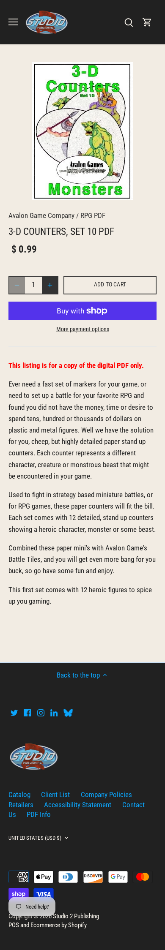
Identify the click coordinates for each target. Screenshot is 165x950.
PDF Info (39, 814)
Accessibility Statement (77, 804)
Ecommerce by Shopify (58, 925)
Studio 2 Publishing (76, 916)
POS (13, 925)
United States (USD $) (34, 838)
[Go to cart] (147, 22)
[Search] (128, 22)
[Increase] (50, 285)
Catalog (19, 794)
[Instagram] (40, 713)
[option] (82, 131)
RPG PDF (92, 215)
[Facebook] (27, 713)
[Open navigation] (13, 22)
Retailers (20, 804)
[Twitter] (14, 713)
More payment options (82, 329)
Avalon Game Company (41, 215)
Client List (55, 794)
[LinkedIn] (54, 713)
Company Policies (106, 794)
